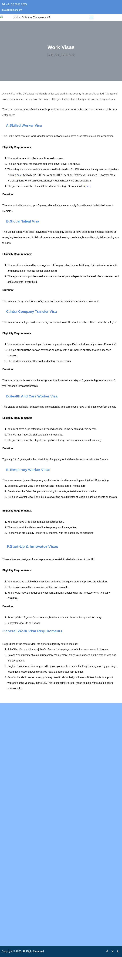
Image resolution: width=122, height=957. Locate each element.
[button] (91, 17)
